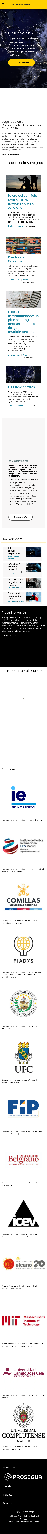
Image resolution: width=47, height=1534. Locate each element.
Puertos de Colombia (16, 259)
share (38, 226)
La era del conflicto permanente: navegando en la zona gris (22, 201)
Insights (30, 553)
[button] (43, 4)
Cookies (23, 1519)
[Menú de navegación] (3, 4)
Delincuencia (14, 280)
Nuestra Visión (11, 1467)
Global (11, 226)
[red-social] (20, 1527)
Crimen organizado (13, 557)
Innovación (11, 574)
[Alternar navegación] (38, 4)
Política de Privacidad (17, 1516)
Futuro (19, 226)
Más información (21, 62)
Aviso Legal (34, 1516)
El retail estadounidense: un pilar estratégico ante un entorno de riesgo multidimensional (23, 322)
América (27, 280)
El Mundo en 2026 (21, 387)
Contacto (8, 1503)
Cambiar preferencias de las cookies (23, 1521)
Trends (30, 584)
